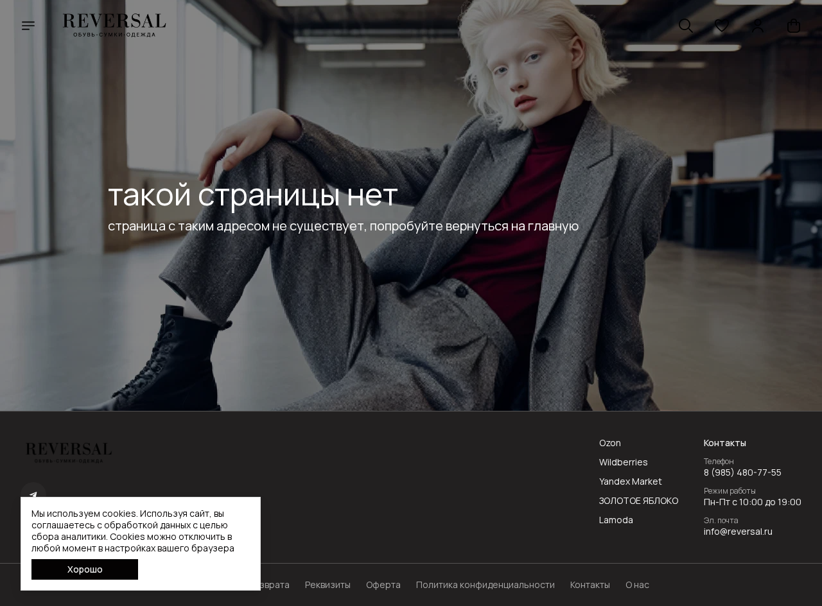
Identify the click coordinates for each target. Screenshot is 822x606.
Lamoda (616, 520)
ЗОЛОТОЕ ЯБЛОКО (638, 500)
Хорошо (85, 569)
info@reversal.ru (738, 531)
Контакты (590, 585)
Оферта (383, 585)
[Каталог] (28, 25)
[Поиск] (686, 25)
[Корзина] (793, 25)
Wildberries (623, 462)
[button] (722, 25)
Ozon (610, 443)
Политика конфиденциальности (485, 585)
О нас (637, 585)
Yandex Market (630, 481)
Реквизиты (328, 585)
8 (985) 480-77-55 (743, 472)
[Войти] (757, 25)
